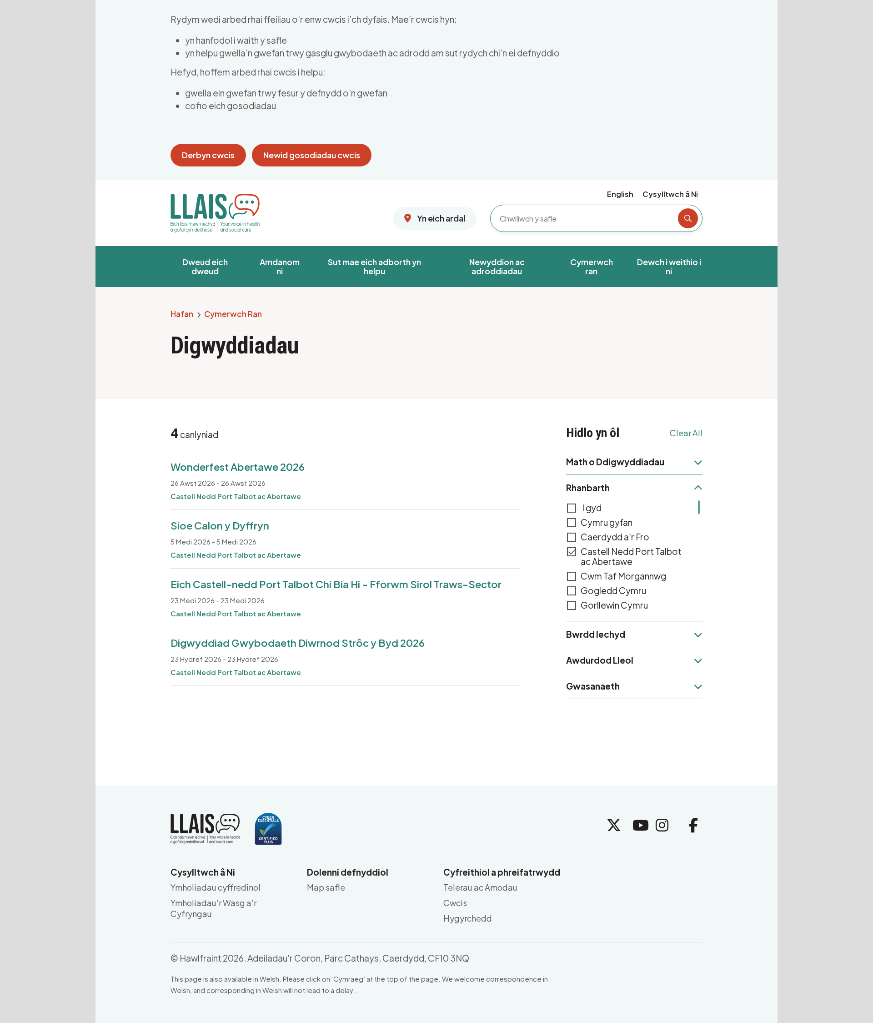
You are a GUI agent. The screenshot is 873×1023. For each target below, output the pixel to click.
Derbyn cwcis (208, 155)
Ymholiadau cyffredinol (216, 887)
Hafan (182, 314)
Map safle (326, 887)
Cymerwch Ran (233, 314)
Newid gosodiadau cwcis (311, 155)
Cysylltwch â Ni (670, 194)
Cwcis (455, 902)
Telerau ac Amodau (480, 887)
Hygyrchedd (467, 918)
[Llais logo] (215, 209)
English (620, 194)
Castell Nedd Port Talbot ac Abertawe (631, 556)
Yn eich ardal (440, 218)
